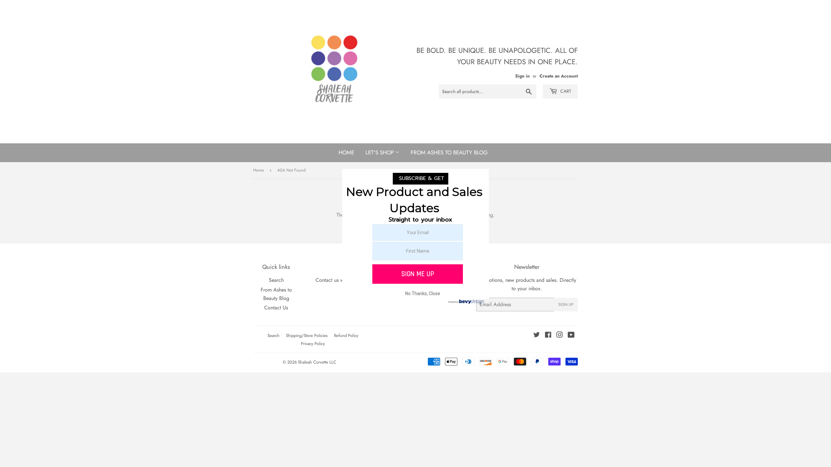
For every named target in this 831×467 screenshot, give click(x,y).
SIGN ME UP (417, 273)
